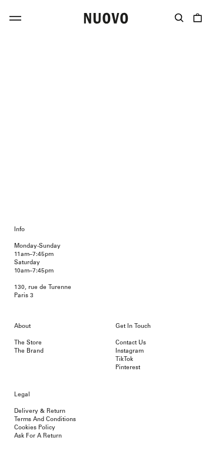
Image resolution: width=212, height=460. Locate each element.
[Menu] (15, 20)
